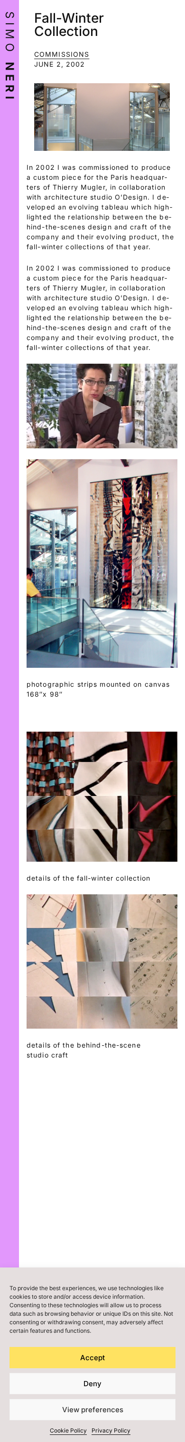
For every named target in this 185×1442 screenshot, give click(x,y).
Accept (92, 1357)
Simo (10, 57)
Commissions (61, 54)
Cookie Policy (68, 1430)
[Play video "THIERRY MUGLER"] (102, 406)
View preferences (92, 1409)
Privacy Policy (111, 1430)
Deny (92, 1383)
